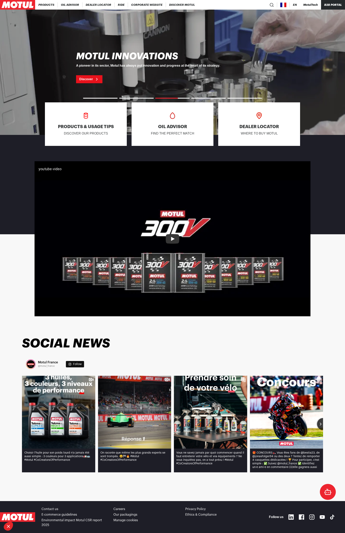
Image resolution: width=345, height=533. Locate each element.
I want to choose (25, 512)
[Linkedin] (291, 517)
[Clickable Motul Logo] (17, 5)
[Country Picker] (283, 5)
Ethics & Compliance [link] (201, 514)
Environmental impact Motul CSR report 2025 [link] (72, 523)
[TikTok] (332, 517)
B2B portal (333, 4)
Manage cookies (125, 520)
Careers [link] (119, 509)
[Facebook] (301, 517)
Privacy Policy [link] (195, 509)
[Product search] (272, 5)
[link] (121, 5)
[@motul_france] (31, 364)
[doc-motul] (328, 492)
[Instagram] (312, 517)
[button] (8, 526)
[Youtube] (322, 517)
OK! (66, 512)
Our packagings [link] (125, 514)
